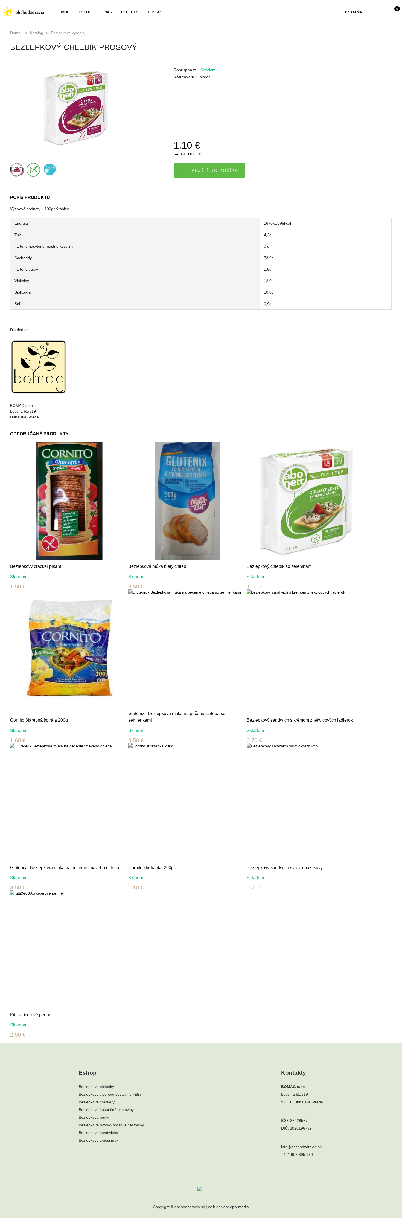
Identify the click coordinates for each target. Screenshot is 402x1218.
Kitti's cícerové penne (30, 1014)
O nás (106, 12)
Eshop (85, 12)
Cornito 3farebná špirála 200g (39, 720)
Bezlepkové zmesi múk (98, 1140)
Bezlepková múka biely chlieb (157, 566)
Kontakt (155, 12)
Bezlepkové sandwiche (98, 1132)
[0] (391, 13)
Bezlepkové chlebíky (96, 1086)
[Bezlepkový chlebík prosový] (86, 108)
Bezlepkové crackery (97, 1102)
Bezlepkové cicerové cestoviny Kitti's (110, 1094)
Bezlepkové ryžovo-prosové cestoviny (111, 1125)
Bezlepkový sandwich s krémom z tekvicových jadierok (300, 720)
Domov (16, 33)
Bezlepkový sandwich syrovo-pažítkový (285, 867)
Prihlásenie (352, 12)
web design (218, 1207)
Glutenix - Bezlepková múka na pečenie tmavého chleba (64, 867)
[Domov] (23, 11)
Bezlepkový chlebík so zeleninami (280, 566)
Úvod (64, 12)
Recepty (129, 12)
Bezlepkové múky (94, 1117)
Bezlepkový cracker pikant (35, 566)
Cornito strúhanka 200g (151, 867)
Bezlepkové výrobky (68, 33)
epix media (239, 1207)
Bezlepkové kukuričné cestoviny (106, 1109)
